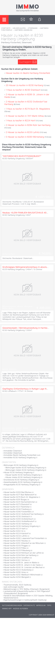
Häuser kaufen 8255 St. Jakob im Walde (20, 562)
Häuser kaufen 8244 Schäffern (17, 558)
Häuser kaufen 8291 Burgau (15, 499)
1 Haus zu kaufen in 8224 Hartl (21, 120)
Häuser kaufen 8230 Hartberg (16, 524)
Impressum (41, 605)
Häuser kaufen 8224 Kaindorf (16, 533)
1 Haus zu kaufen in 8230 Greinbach (23, 90)
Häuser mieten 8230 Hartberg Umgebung (23, 477)
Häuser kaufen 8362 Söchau (16, 560)
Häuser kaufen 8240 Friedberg (16, 509)
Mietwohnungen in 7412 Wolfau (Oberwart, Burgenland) (27, 589)
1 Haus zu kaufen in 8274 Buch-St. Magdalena (28, 108)
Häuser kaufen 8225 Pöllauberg (17, 550)
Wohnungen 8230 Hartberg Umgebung (20, 465)
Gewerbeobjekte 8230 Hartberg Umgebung (22, 482)
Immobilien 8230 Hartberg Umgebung (19, 457)
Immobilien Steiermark (13, 453)
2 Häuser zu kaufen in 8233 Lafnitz (23, 132)
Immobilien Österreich (13, 451)
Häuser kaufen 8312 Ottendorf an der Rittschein (24, 543)
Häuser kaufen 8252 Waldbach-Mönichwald (22, 575)
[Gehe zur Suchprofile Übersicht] (23, 19)
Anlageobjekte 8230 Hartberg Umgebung (21, 484)
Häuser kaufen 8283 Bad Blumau (17, 492)
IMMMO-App (7, 609)
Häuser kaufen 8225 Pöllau (15, 548)
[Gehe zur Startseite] (27, 11)
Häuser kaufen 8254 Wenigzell (16, 577)
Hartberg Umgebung (23, 30)
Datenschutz (29, 605)
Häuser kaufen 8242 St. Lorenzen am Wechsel (23, 567)
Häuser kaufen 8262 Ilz (13, 531)
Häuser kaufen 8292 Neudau (16, 541)
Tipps (49, 605)
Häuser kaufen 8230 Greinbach (17, 516)
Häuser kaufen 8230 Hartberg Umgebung (23, 475)
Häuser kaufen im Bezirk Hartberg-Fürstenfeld (28, 73)
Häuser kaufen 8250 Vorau (15, 572)
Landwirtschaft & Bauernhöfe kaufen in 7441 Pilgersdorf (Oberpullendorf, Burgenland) (27, 592)
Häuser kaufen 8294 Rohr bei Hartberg (20, 555)
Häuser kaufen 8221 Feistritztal (16, 507)
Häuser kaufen (19, 28)
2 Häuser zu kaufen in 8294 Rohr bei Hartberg (28, 125)
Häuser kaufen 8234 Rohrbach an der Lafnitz (22, 553)
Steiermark (33, 28)
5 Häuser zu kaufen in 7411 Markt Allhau (25, 116)
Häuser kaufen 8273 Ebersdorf (16, 504)
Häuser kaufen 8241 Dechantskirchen (19, 502)
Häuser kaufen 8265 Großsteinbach (18, 519)
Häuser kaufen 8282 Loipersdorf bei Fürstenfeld (24, 538)
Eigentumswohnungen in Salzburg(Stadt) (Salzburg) (25, 600)
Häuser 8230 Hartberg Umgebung (18, 472)
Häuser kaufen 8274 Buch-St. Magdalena (21, 497)
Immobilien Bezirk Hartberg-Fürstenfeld (20, 455)
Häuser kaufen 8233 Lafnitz (15, 536)
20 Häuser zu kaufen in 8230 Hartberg (24, 85)
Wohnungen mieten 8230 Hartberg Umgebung (25, 470)
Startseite (5, 28)
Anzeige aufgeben (20, 609)
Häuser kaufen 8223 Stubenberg (17, 570)
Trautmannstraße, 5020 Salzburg (17, 585)
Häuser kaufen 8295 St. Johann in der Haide (22, 565)
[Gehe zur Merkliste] (31, 19)
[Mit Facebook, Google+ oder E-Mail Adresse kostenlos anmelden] (39, 19)
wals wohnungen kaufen (14, 587)
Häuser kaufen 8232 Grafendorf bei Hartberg (22, 514)
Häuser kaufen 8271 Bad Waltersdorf (19, 495)
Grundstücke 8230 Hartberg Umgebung (20, 480)
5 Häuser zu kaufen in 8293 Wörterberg (25, 137)
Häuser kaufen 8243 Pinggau (16, 545)
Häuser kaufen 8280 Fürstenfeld (17, 511)
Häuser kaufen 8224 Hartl (14, 528)
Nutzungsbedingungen (12, 605)
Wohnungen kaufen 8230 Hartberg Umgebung (25, 467)
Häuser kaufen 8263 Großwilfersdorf (19, 521)
